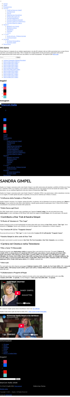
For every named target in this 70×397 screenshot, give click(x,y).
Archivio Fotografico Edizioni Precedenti (14, 60)
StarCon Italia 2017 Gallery (10, 74)
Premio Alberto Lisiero (14, 23)
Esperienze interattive (14, 15)
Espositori (10, 29)
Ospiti (5, 5)
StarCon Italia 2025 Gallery (10, 63)
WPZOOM (9, 395)
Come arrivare (11, 38)
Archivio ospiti (11, 42)
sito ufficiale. (36, 308)
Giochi (9, 13)
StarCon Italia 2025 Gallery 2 (11, 62)
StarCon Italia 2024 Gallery (10, 65)
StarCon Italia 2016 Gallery (10, 75)
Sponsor (5, 349)
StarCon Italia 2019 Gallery (10, 71)
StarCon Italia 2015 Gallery (10, 77)
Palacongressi (18, 386)
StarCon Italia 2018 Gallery (10, 72)
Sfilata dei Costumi (13, 16)
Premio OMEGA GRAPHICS (16, 21)
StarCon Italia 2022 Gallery (10, 68)
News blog (7, 44)
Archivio (6, 39)
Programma (7, 7)
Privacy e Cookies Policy (10, 353)
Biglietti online (12, 28)
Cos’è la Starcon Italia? (14, 10)
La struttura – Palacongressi (16, 36)
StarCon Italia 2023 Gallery (10, 66)
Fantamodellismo (13, 18)
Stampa (9, 31)
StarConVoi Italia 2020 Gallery (11, 69)
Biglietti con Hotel (13, 26)
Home (5, 4)
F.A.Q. (9, 33)
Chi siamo (6, 344)
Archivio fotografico (13, 41)
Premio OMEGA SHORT (15, 20)
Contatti (5, 352)
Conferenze (11, 12)
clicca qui (55, 54)
